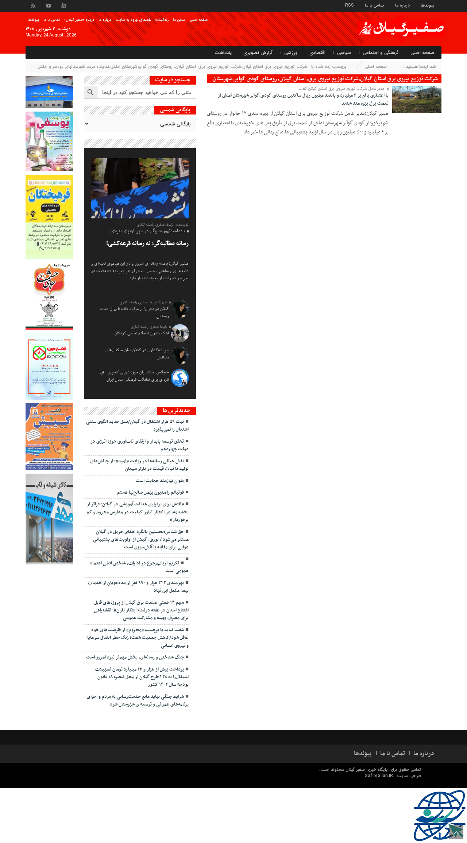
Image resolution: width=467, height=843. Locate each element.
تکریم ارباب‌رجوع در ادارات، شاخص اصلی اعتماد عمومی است (139, 567)
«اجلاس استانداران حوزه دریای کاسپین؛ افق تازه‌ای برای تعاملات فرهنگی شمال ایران (134, 376)
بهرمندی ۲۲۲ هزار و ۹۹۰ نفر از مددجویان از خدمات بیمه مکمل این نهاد (138, 587)
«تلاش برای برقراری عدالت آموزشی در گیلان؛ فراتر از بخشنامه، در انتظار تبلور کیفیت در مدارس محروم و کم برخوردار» (137, 512)
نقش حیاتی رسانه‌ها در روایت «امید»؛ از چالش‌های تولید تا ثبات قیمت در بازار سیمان (139, 465)
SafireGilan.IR (379, 775)
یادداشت (223, 53)
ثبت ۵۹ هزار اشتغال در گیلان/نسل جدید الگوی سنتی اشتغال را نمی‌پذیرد (137, 426)
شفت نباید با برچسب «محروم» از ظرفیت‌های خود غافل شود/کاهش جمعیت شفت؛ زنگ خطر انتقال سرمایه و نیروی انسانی (137, 638)
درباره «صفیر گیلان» (79, 20)
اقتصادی (317, 53)
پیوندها (427, 5)
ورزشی (291, 53)
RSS (349, 5)
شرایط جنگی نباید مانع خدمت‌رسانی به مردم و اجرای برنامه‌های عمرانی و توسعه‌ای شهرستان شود (138, 700)
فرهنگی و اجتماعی (381, 53)
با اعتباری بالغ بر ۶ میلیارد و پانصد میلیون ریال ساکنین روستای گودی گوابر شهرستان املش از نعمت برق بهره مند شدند (303, 100)
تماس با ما (374, 5)
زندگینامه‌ (162, 20)
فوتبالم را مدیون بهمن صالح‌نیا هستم (150, 493)
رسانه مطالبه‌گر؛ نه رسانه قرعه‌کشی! (147, 243)
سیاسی (344, 53)
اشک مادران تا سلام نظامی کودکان (142, 333)
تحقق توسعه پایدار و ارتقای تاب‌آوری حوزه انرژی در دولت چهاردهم (139, 445)
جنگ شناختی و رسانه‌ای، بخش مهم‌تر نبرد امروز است (135, 657)
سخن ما (179, 20)
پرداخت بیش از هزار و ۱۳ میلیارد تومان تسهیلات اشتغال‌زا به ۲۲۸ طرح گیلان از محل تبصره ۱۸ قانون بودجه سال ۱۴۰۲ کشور (142, 677)
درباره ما (402, 5)
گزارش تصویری (258, 53)
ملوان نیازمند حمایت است (160, 481)
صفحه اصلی (199, 20)
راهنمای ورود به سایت (133, 20)
